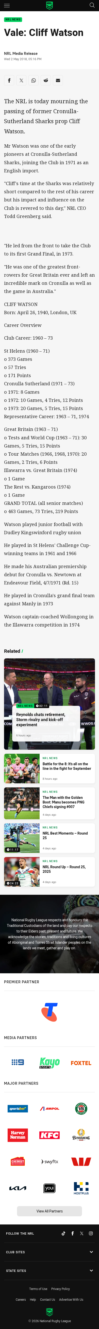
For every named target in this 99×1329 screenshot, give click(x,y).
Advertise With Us (71, 1299)
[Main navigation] (7, 5)
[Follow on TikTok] (63, 1233)
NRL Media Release (21, 53)
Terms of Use (38, 1289)
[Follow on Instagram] (91, 1233)
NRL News (13, 19)
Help (33, 1299)
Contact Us (47, 1299)
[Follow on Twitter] (82, 1233)
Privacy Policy (60, 1289)
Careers (21, 1299)
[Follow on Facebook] (73, 1233)
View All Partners (50, 1211)
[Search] (92, 5)
